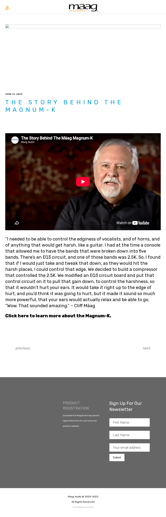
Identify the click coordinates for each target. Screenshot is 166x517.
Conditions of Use (83, 507)
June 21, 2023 (13, 94)
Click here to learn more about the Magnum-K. (58, 316)
